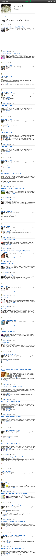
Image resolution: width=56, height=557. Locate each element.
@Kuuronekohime (15, 310)
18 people (9, 268)
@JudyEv (12, 55)
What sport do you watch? (8, 354)
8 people (8, 336)
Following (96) (8, 16)
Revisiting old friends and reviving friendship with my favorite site (16, 251)
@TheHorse (12, 190)
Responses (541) (14, 14)
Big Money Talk (4, 77)
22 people (13, 193)
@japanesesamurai (15, 372)
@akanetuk (10, 241)
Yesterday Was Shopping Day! (9, 331)
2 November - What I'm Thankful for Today (13, 27)
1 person (6, 86)
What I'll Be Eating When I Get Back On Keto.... (14, 494)
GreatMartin (8, 483)
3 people (6, 380)
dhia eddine (8, 287)
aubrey (7, 66)
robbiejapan (9, 372)
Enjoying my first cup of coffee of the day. (12, 188)
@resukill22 (11, 321)
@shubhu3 (6, 201)
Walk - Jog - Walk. (6, 471)
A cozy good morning (7, 275)
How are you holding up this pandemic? (12, 173)
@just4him (16, 28)
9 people (13, 70)
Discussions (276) (8, 14)
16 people (13, 32)
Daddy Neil (8, 253)
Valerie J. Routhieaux (10, 28)
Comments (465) (20, 14)
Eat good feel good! (6, 76)
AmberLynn (3, 265)
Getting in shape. (6, 343)
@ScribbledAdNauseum (10, 265)
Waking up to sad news (7, 263)
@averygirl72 (11, 66)
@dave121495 (5, 344)
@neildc (11, 253)
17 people (13, 325)
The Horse (8, 190)
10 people (8, 180)
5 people (8, 279)
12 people (15, 377)
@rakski (5, 472)
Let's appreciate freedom (8, 239)
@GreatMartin (13, 483)
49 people (13, 257)
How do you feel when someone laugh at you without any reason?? (17, 369)
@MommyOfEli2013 (11, 332)
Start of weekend (6, 200)
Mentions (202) (26, 14)
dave (2, 344)
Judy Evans (8, 55)
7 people (8, 204)
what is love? (4, 286)
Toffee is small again (7, 65)
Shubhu (2, 201)
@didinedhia (13, 287)
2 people (8, 167)
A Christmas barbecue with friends (11, 54)
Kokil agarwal (3, 276)
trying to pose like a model (8, 320)
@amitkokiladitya (9, 276)
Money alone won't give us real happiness (13, 505)
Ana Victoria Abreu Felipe (6, 310)
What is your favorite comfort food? (11, 401)
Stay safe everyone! (6, 211)
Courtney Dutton (4, 332)
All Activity (2, 14)
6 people (8, 83)
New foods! (4, 482)
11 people (13, 291)
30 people (13, 58)
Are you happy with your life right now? (12, 386)
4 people (8, 393)
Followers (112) (3, 16)
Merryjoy (7, 321)
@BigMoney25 (9, 77)
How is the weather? (7, 309)
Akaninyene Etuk (4, 241)
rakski (2, 472)
